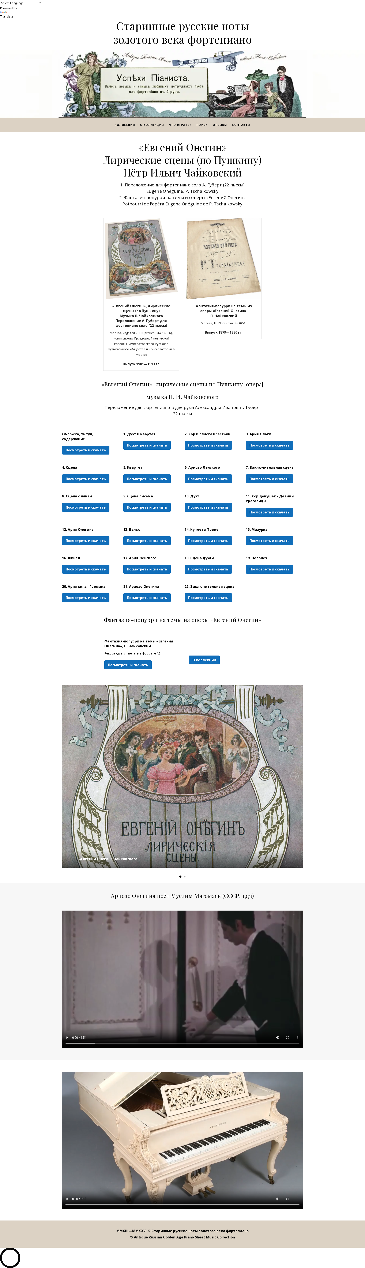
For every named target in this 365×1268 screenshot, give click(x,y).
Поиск (202, 125)
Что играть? (180, 125)
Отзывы (220, 125)
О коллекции (152, 125)
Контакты (241, 125)
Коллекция (125, 125)
